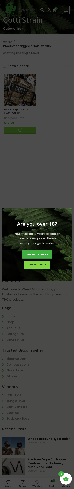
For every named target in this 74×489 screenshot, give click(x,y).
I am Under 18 (37, 264)
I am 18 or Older (37, 254)
